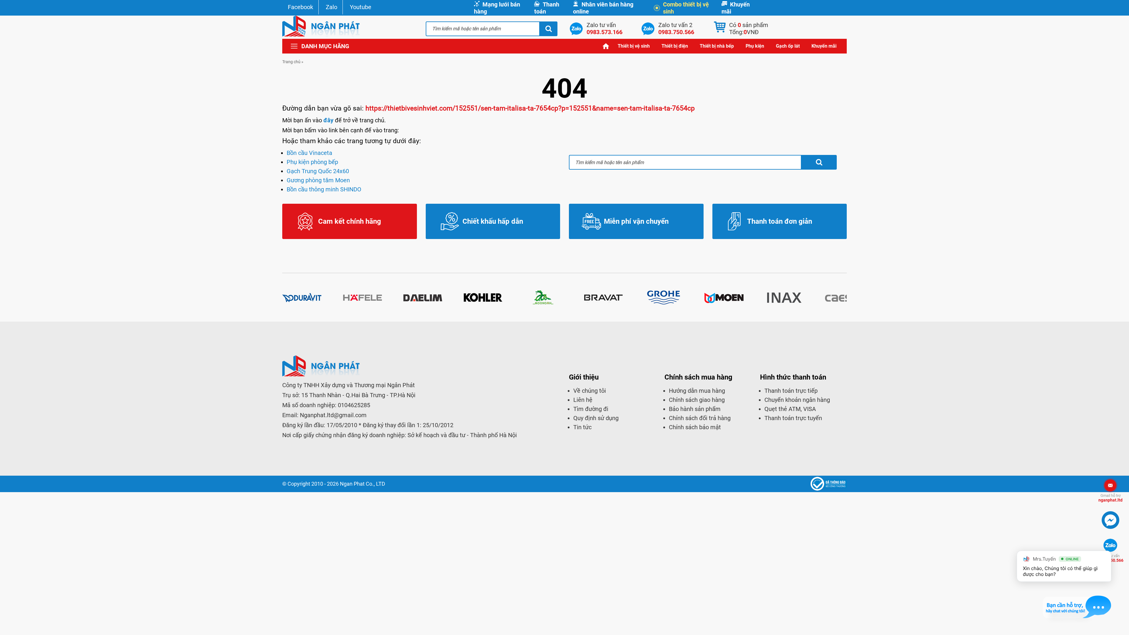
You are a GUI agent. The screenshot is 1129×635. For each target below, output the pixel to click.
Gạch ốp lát (788, 46)
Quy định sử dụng (596, 418)
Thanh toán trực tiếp (791, 390)
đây (328, 120)
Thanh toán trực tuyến (793, 418)
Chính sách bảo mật (695, 427)
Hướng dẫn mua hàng (697, 390)
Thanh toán (546, 8)
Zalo (331, 7)
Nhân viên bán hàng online (603, 8)
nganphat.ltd (1110, 497)
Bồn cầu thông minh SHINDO (324, 189)
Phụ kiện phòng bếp (312, 162)
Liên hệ (582, 399)
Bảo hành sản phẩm (695, 408)
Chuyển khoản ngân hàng (797, 399)
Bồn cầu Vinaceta (309, 152)
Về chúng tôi (589, 390)
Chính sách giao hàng (697, 399)
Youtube (360, 7)
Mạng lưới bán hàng (497, 8)
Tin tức (582, 427)
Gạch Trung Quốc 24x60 (318, 171)
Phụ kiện (755, 46)
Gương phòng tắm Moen (318, 180)
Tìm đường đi (590, 408)
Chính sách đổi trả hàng (700, 418)
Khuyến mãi (736, 8)
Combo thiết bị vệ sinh (686, 8)
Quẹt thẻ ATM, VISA (790, 408)
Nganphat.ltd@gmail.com (333, 415)
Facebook (300, 7)
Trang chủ (606, 46)
